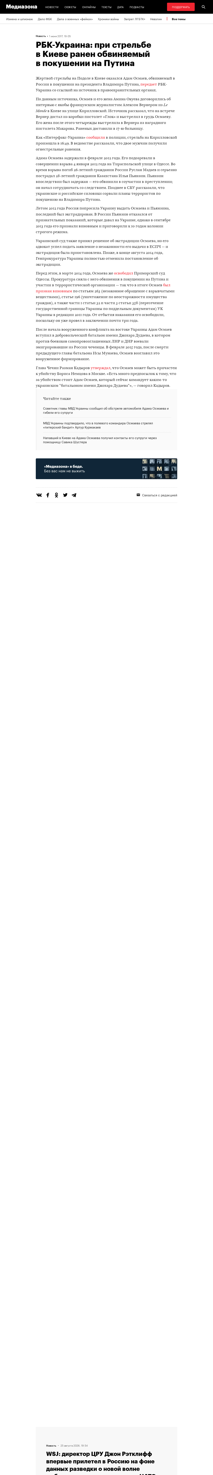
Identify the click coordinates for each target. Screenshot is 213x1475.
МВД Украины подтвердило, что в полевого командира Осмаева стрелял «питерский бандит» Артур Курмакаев (98, 424)
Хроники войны (108, 18)
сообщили (95, 138)
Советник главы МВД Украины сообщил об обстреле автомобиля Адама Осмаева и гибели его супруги (106, 410)
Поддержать (181, 7)
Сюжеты (70, 7)
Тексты (106, 7)
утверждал (100, 368)
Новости (52, 7)
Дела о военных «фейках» (75, 18)
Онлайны (89, 7)
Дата (120, 7)
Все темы (179, 19)
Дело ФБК (45, 18)
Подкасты (137, 7)
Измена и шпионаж (19, 18)
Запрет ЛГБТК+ (134, 18)
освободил (123, 273)
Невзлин (156, 18)
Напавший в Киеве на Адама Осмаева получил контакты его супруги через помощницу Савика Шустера (100, 439)
